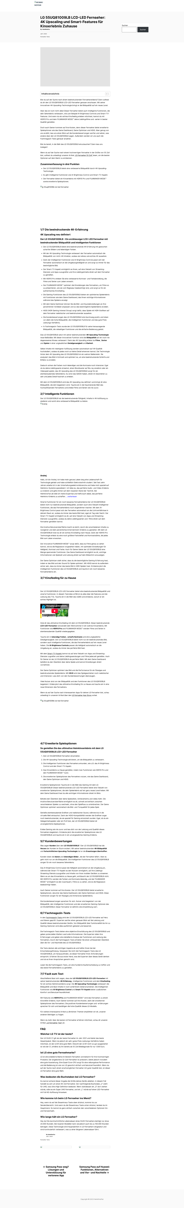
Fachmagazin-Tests (54, 918)
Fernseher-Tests (45, 36)
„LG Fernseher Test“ (54, 1023)
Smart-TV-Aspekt (54, 654)
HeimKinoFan (46, 29)
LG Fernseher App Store (82, 695)
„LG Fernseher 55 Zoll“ (84, 155)
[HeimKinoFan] (51, 6)
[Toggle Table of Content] (106, 94)
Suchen (125, 25)
